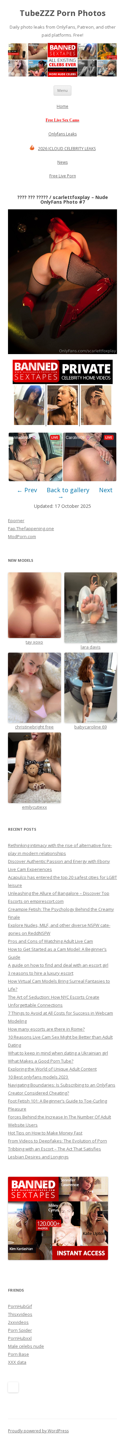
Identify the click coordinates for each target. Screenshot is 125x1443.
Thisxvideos (20, 1314)
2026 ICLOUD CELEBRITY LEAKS (67, 148)
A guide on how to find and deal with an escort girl (58, 965)
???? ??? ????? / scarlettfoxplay (53, 197)
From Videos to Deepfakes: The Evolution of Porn (57, 1141)
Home (62, 106)
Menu (62, 90)
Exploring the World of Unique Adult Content (52, 1069)
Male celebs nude (26, 1346)
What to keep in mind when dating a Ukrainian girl (58, 1053)
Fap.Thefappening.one (31, 528)
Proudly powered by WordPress (38, 1431)
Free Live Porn (62, 176)
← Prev (27, 490)
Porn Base (18, 1354)
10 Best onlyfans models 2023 (38, 1077)
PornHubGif (20, 1306)
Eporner (16, 520)
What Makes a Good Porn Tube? (40, 1061)
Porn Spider (20, 1330)
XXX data (17, 1362)
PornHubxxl (20, 1338)
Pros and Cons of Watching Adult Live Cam (50, 941)
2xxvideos (18, 1322)
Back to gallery (68, 490)
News (62, 162)
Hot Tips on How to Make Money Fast (45, 1133)
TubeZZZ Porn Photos (63, 13)
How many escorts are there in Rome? (46, 1029)
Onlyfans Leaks (62, 134)
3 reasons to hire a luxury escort (40, 973)
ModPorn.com (22, 536)
